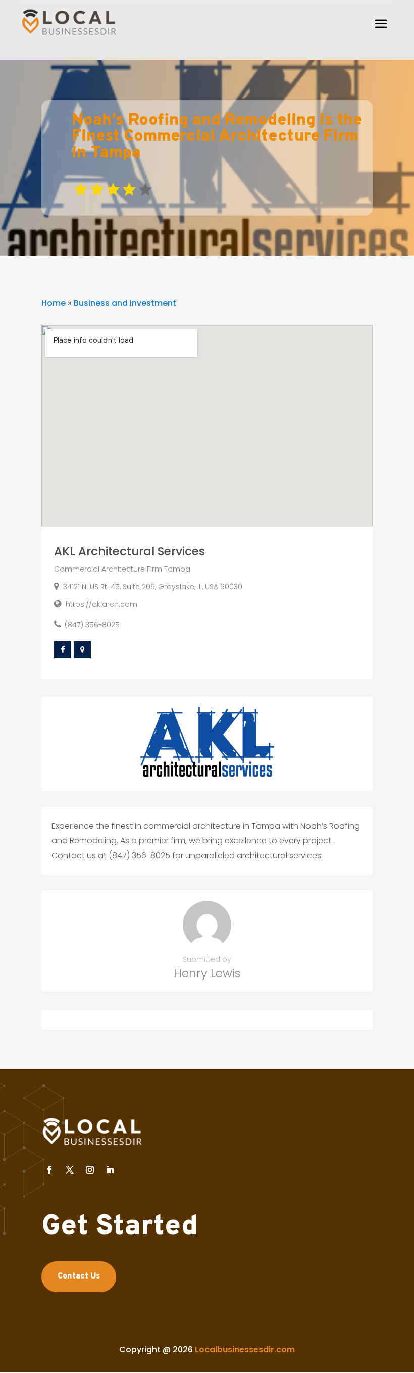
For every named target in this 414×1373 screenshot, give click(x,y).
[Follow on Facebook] (49, 1170)
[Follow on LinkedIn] (110, 1170)
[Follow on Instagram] (90, 1170)
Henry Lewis (207, 973)
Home (53, 303)
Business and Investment (125, 303)
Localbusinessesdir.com (245, 1349)
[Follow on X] (70, 1170)
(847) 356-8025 (92, 625)
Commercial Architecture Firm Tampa (122, 569)
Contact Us (79, 1276)
